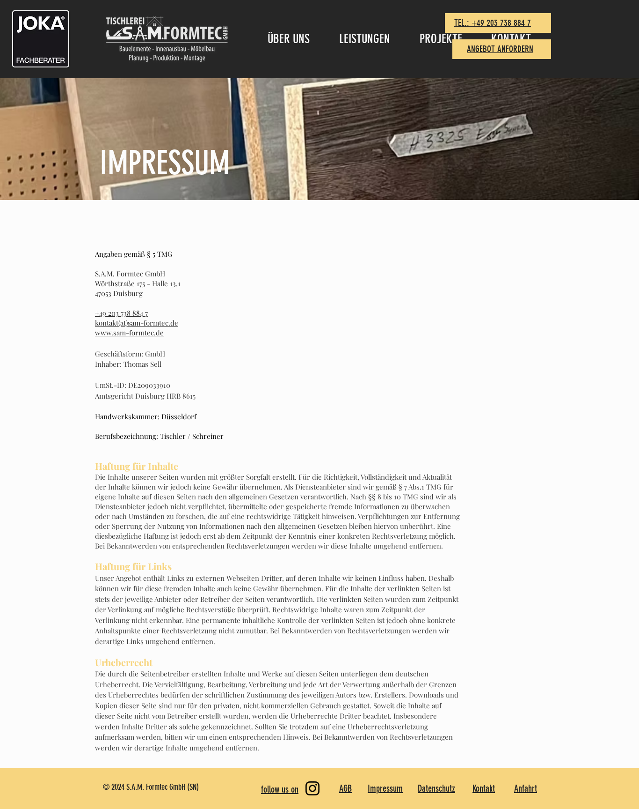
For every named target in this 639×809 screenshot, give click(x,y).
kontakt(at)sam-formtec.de (136, 322)
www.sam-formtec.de (129, 332)
